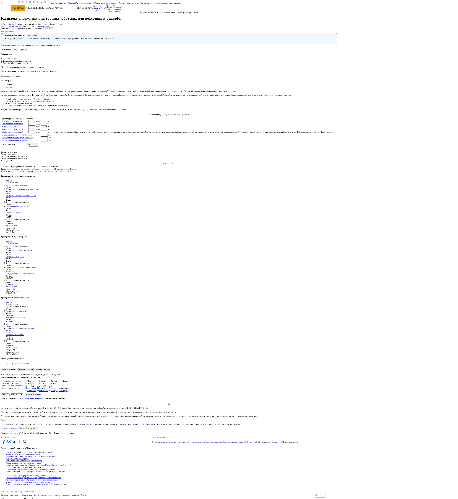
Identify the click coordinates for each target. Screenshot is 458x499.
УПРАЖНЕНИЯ (32, 8)
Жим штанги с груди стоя (12, 129)
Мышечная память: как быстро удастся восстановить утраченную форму (35, 471)
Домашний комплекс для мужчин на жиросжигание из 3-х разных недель (36, 484)
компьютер (88, 3)
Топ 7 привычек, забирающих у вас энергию (24, 461)
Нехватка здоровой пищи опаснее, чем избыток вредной (29, 452)
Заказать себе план (43, 369)
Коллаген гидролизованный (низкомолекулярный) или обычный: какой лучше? (38, 465)
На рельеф (194, 12)
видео (15, 183)
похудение (16, 49)
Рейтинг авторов (147, 3)
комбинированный (194, 95)
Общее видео (11, 228)
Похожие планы (7, 448)
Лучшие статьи (20, 448)
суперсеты (40, 67)
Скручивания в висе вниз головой (20, 274)
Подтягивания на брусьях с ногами (20, 328)
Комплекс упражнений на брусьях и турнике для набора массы (31, 480)
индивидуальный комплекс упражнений (136, 424)
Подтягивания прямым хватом (14, 140)
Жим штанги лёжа (9, 126)
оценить (34, 429)
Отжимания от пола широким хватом (21, 196)
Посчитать (33, 145)
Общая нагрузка (12, 230)
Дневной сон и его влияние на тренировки (23, 467)
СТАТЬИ (80, 8)
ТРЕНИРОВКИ (18, 8)
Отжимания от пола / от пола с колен (17, 135)
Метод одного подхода (60, 391)
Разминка (9, 181)
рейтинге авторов (15, 26)
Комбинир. (43, 391)
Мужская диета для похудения (18, 363)
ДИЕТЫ (43, 8)
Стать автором (132, 3)
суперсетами (246, 95)
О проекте (98, 3)
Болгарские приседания (15, 317)
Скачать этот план (26, 369)
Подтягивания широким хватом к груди (22, 189)
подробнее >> (56, 24)
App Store (90, 424)
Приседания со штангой (12, 121)
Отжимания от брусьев (11, 138)
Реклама (122, 3)
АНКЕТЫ (89, 8)
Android (71, 3)
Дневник (4, 495)
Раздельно (31, 388)
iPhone (77, 3)
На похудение (183, 12)
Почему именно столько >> (46, 71)
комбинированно (27, 67)
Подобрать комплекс (33, 395)
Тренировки (153, 12)
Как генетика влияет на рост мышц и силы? (24, 463)
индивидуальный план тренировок (29, 398)
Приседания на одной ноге (17, 206)
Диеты (36, 495)
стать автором (42, 26)
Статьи (58, 495)
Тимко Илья (14, 24)
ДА (164, 163)
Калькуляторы (47, 495)
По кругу (43, 388)
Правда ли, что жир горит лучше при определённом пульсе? (30, 456)
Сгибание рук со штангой (12, 132)
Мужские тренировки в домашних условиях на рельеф (28, 482)
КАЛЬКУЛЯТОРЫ (55, 8)
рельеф (24, 49)
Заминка (9, 224)
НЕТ (172, 163)
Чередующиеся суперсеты (61, 388)
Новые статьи (32, 448)
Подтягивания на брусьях (16, 311)
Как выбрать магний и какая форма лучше (23, 454)
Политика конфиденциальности (168, 3)
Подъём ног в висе (13, 213)
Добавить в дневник (9, 369)
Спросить (66, 495)
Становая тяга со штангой (12, 124)
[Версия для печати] (289, 442)
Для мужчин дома (167, 12)
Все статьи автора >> (9, 31)
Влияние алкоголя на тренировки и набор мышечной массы (30, 469)
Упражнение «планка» (15, 335)
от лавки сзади (28, 138)
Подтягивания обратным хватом (19, 250)
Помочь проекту (110, 3)
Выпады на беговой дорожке (17, 459)
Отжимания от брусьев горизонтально (21, 267)
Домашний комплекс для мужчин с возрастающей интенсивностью (33, 478)
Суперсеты (31, 391)
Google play (77, 424)
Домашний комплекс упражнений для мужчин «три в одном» (31, 476)
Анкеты (75, 495)
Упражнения (27, 495)
